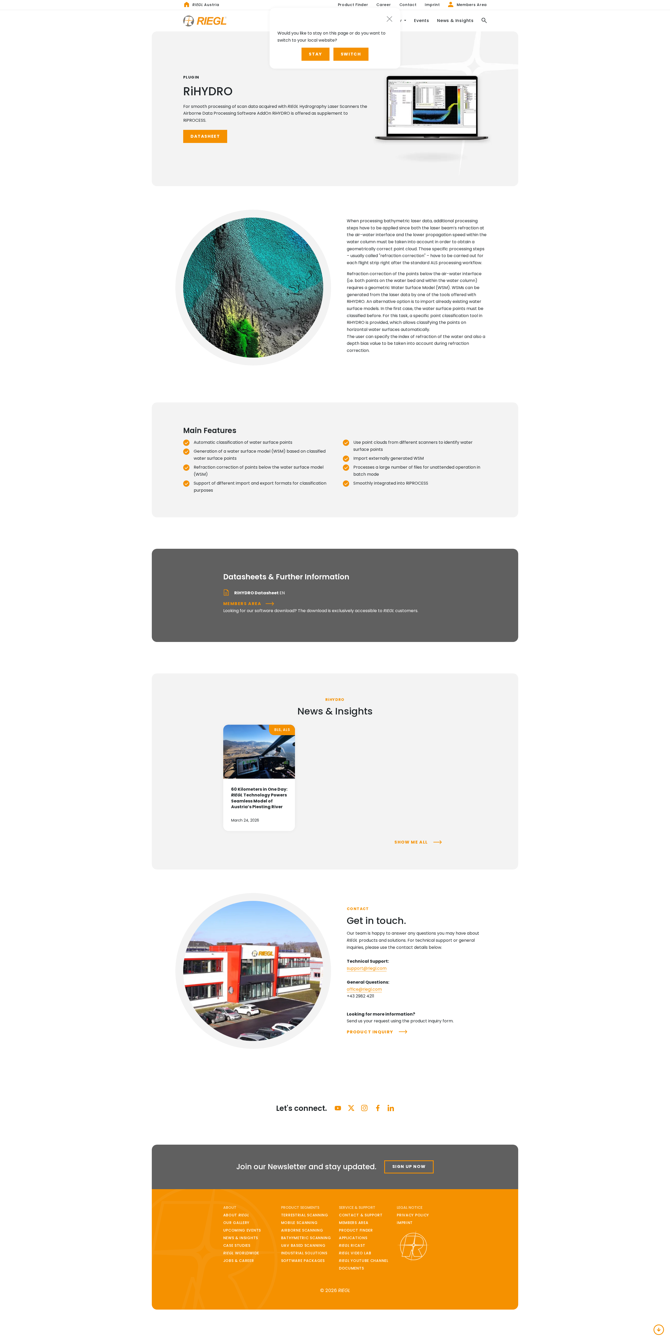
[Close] (389, 19)
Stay (315, 54)
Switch (351, 54)
